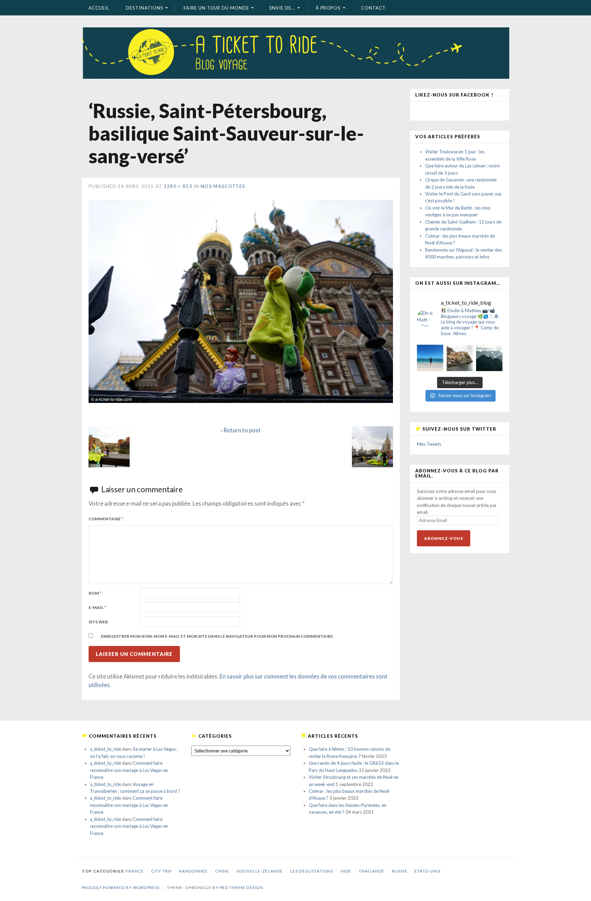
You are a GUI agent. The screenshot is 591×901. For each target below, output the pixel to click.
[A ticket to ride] (295, 43)
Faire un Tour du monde (216, 8)
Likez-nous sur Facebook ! (454, 95)
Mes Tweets (429, 444)
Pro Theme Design (241, 887)
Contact (373, 8)
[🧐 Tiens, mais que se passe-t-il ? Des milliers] (489, 358)
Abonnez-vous (443, 538)
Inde (346, 871)
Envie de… (282, 8)
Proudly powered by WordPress (121, 887)
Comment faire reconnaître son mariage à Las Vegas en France (129, 770)
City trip (161, 871)
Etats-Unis (428, 871)
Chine (222, 871)
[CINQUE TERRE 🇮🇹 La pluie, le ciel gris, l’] (460, 358)
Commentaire (106, 519)
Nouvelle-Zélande (260, 871)
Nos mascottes (223, 186)
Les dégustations (311, 871)
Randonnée (193, 871)
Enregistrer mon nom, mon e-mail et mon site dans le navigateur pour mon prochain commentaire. (217, 636)
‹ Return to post (241, 430)
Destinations (144, 8)
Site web (98, 622)
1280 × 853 (178, 186)
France (135, 871)
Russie (399, 871)
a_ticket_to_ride (105, 749)
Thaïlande (371, 871)
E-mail (97, 607)
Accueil (99, 8)
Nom (95, 593)
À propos (328, 8)
